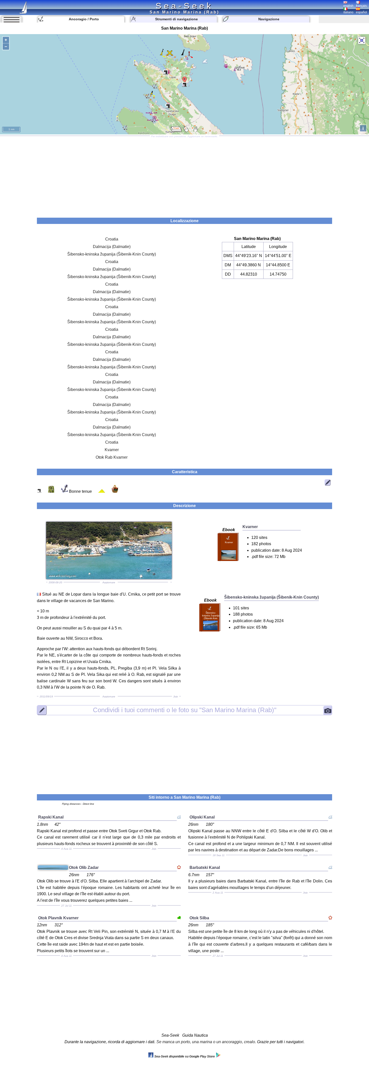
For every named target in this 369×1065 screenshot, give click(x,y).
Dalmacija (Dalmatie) (112, 246)
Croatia (111, 239)
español (361, 12)
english (348, 6)
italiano (348, 12)
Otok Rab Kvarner (112, 457)
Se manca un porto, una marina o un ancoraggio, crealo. (206, 1042)
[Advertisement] (184, 175)
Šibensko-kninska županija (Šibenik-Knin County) (111, 254)
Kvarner (112, 450)
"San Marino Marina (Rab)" (184, 710)
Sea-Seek (184, 6)
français (361, 6)
